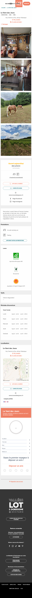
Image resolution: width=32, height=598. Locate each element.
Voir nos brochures (16, 574)
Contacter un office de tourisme (16, 519)
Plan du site (5, 584)
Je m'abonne (16, 537)
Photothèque (26, 584)
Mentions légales (14, 588)
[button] (9, 4)
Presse (19, 584)
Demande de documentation (16, 570)
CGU (22, 588)
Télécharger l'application (16, 561)
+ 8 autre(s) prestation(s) (16, 177)
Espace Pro (13, 584)
